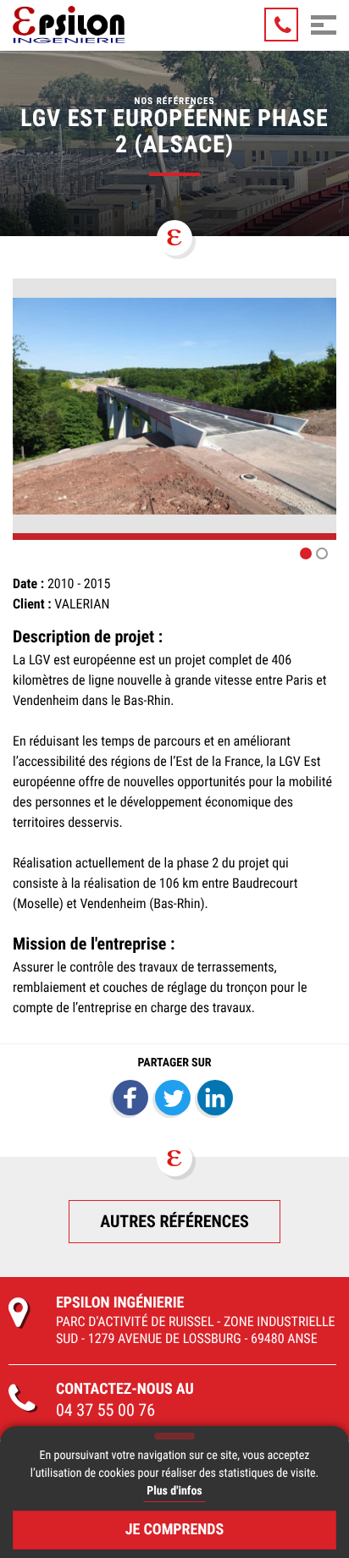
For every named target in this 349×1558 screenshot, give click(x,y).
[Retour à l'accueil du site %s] (69, 24)
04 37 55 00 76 (105, 1410)
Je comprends (174, 1530)
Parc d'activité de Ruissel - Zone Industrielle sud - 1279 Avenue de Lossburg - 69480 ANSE (195, 1329)
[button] (306, 553)
